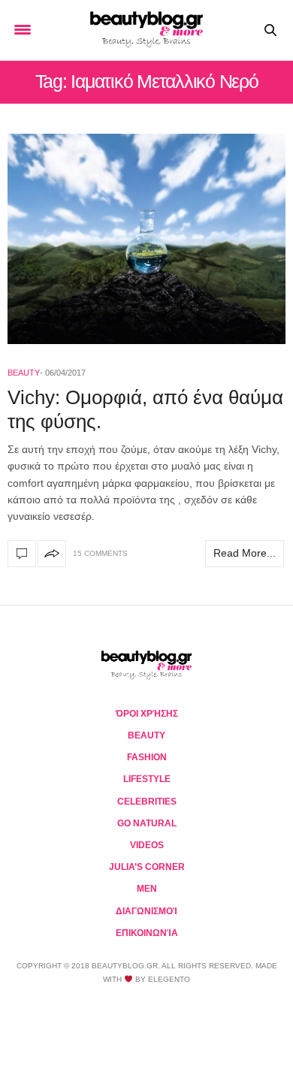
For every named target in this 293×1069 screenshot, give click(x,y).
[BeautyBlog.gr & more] (146, 30)
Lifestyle (147, 779)
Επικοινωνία (147, 933)
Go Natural (147, 823)
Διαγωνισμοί (146, 911)
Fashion (147, 757)
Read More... (244, 553)
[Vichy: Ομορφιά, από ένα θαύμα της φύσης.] (146, 239)
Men (147, 888)
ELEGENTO (169, 979)
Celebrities (147, 801)
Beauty (24, 372)
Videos (147, 845)
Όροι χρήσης (147, 713)
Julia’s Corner (147, 867)
